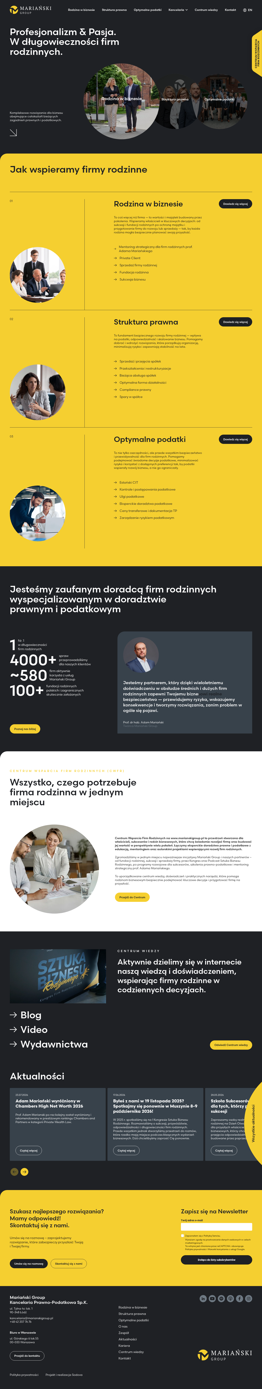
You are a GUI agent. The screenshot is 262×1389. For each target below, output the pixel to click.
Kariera (124, 1346)
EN (250, 10)
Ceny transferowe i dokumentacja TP (148, 511)
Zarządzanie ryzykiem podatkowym (147, 518)
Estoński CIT (129, 482)
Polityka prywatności (195, 1249)
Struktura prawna (114, 10)
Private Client (130, 258)
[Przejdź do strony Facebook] (239, 1299)
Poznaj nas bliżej (25, 729)
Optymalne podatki (147, 10)
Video (34, 1029)
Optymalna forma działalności (143, 382)
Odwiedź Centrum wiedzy (231, 1045)
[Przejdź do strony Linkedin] (203, 1299)
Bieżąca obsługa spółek (138, 375)
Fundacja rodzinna (134, 272)
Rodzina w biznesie (81, 10)
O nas (123, 1326)
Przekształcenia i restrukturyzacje (145, 368)
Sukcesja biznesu (133, 279)
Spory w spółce (131, 397)
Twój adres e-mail (192, 1220)
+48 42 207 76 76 (20, 1321)
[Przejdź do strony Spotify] (221, 1299)
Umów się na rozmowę (28, 1263)
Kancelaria (176, 10)
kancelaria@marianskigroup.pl (32, 1318)
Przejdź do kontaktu (27, 1355)
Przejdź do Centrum (132, 897)
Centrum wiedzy (206, 10)
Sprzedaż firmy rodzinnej (138, 265)
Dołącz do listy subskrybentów (216, 1259)
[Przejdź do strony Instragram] (248, 1299)
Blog (31, 1014)
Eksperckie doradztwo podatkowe (146, 504)
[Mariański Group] (30, 10)
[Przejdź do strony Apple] (230, 1299)
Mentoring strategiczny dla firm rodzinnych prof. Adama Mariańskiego (155, 249)
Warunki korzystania (218, 1249)
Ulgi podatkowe (132, 496)
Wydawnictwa (54, 1044)
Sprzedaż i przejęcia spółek (140, 361)
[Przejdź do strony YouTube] (212, 1299)
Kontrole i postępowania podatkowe (148, 489)
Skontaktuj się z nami (68, 1263)
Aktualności (128, 1339)
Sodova (77, 1375)
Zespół (124, 1333)
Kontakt (230, 10)
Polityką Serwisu (212, 1235)
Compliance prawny (135, 390)
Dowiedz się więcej (235, 204)
